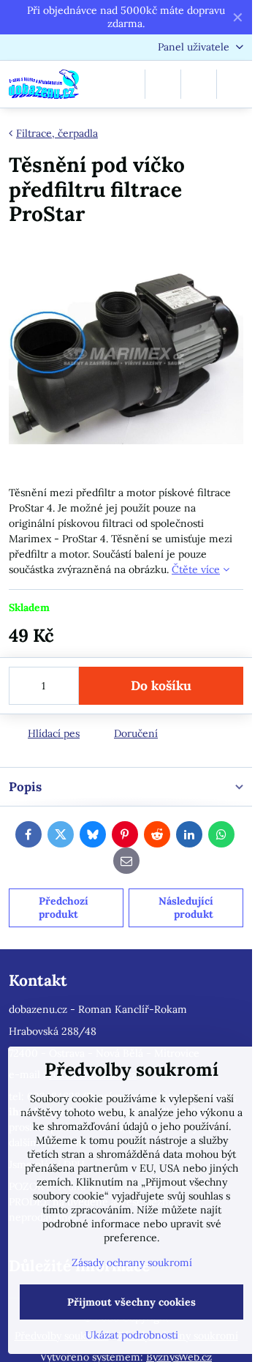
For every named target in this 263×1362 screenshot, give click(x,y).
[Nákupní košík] (198, 84)
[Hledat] (162, 84)
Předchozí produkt (63, 907)
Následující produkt (186, 907)
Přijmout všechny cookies (131, 1302)
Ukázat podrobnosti (131, 1335)
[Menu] (234, 84)
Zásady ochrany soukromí (132, 1262)
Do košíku (161, 685)
